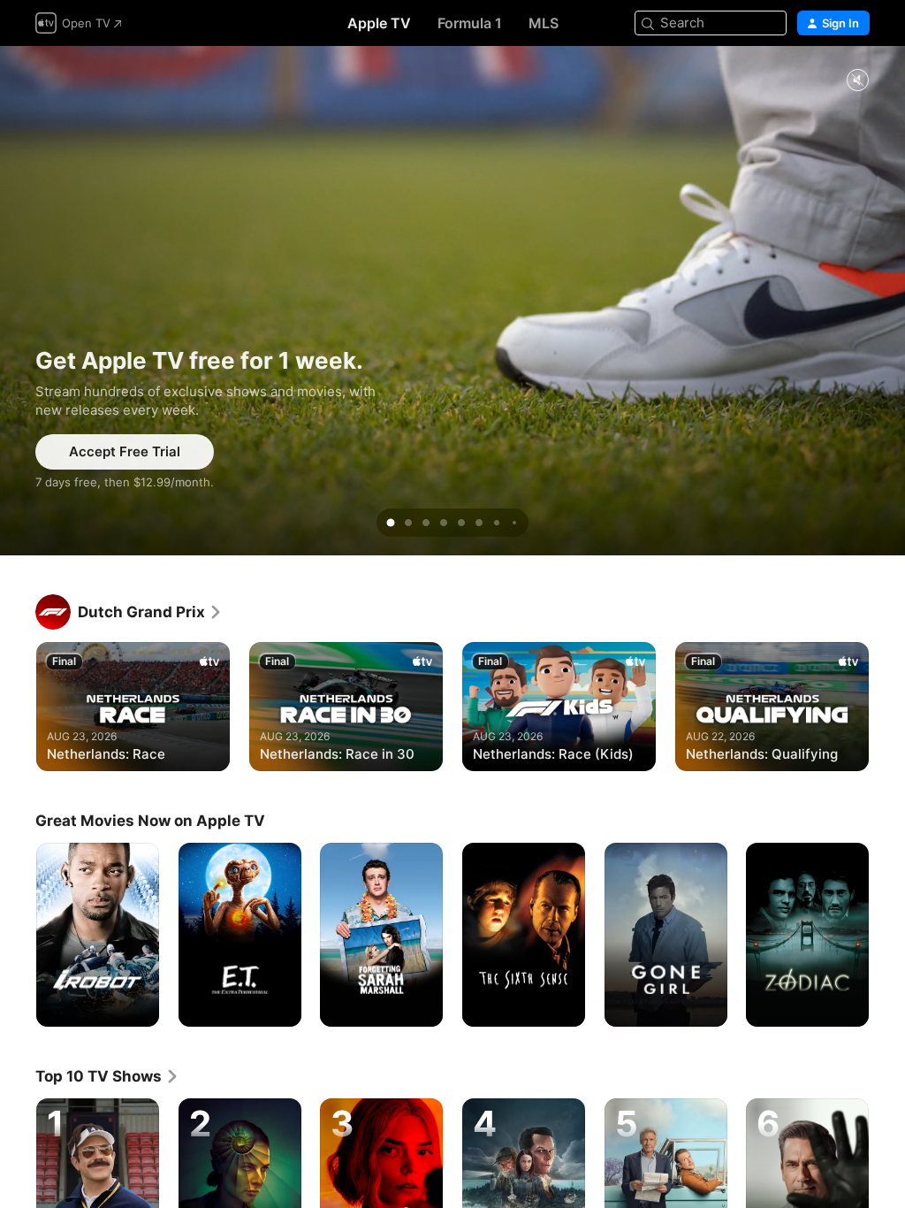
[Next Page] (887, 705)
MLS (544, 23)
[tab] (390, 522)
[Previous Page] (17, 705)
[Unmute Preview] (857, 81)
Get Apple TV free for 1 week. (452, 300)
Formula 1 (469, 23)
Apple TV (379, 23)
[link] (150, 612)
